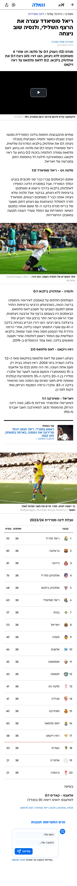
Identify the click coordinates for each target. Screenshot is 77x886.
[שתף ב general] (7, 5)
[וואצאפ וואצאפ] (13, 5)
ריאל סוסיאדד (41, 808)
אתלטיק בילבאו (58, 808)
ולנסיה (70, 808)
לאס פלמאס (26, 808)
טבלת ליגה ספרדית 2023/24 (51, 520)
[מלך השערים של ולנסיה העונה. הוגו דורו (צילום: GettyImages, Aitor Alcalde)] (38, 253)
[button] (61, 4)
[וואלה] (38, 5)
